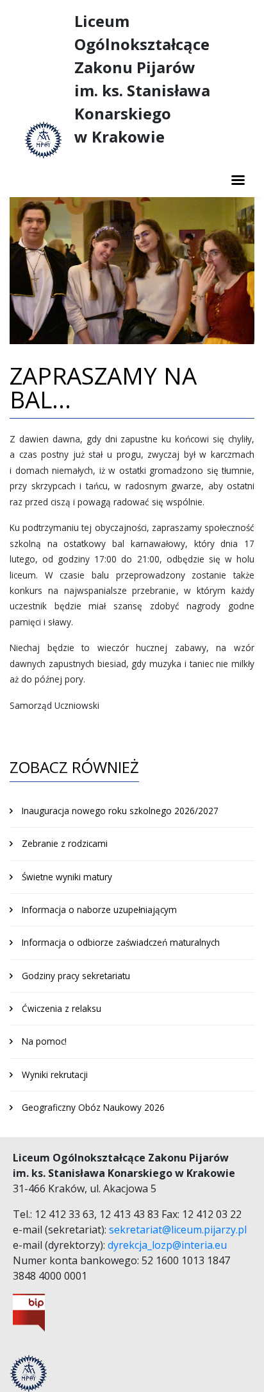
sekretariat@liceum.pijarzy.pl (178, 1229)
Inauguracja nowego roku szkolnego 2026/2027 (120, 811)
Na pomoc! (44, 1041)
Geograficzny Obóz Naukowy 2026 (93, 1107)
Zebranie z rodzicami (65, 843)
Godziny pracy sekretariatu (76, 976)
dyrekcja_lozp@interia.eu (167, 1245)
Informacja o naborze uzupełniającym (99, 909)
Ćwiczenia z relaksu (61, 1008)
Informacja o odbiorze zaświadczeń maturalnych (121, 942)
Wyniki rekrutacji (55, 1074)
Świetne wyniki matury (67, 877)
